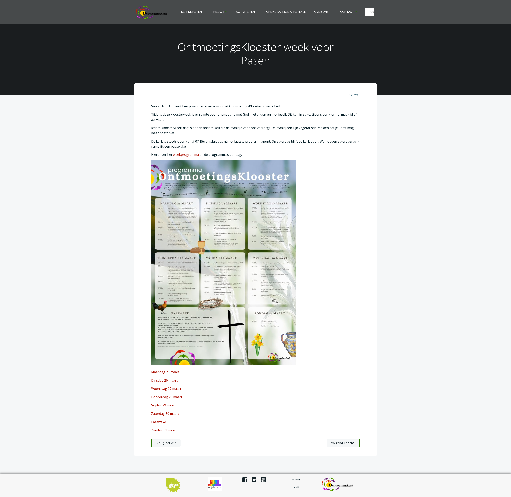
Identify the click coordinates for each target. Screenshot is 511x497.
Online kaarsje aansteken (286, 11)
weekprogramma (186, 154)
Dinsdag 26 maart (164, 380)
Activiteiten (245, 11)
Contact (347, 11)
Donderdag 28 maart (166, 397)
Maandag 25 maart (165, 372)
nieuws (353, 95)
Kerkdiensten (191, 11)
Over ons (321, 11)
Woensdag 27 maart (166, 388)
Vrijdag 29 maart (163, 405)
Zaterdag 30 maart (165, 413)
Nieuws (218, 11)
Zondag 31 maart (164, 430)
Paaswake (158, 422)
